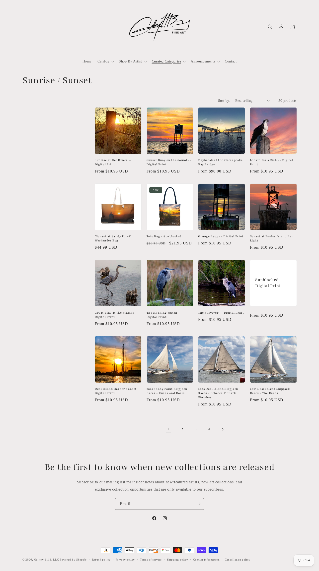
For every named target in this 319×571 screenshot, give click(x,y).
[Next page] (222, 429)
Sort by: (224, 101)
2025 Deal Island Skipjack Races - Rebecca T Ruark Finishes (218, 393)
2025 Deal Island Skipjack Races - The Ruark (270, 391)
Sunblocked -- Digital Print (269, 282)
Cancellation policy (237, 559)
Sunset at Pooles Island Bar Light (271, 238)
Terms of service (151, 559)
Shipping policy (177, 559)
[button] (105, 61)
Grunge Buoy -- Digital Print (220, 236)
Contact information (206, 559)
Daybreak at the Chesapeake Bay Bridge (220, 162)
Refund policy (101, 559)
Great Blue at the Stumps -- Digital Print (116, 315)
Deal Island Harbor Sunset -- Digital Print (118, 391)
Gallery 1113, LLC (46, 559)
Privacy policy (125, 559)
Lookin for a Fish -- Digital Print (271, 162)
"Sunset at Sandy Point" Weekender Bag (113, 238)
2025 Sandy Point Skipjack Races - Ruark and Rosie (167, 391)
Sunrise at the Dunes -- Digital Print (113, 162)
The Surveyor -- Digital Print (221, 313)
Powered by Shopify (73, 559)
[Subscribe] (198, 504)
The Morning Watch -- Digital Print (164, 315)
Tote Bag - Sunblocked (164, 236)
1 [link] (169, 429)
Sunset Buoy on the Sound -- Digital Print (169, 162)
